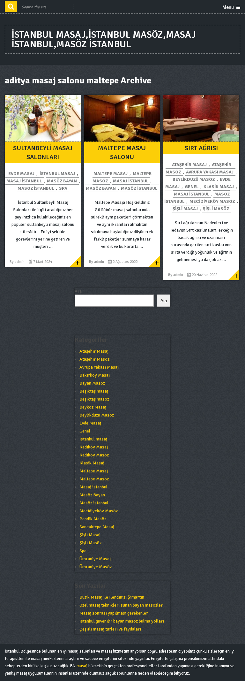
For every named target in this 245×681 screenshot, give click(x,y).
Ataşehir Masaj (189, 164)
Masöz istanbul (36, 188)
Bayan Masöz (92, 383)
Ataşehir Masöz (94, 359)
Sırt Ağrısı (201, 148)
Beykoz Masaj (92, 407)
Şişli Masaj (185, 208)
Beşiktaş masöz (94, 399)
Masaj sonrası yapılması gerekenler (113, 613)
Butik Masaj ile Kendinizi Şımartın (111, 597)
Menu (228, 7)
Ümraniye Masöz (95, 567)
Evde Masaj (21, 173)
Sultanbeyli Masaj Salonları (42, 152)
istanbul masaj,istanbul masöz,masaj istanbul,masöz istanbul (103, 39)
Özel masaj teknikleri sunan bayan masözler (121, 605)
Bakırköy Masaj (94, 375)
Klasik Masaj (219, 186)
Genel (191, 186)
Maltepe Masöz (94, 479)
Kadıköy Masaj (93, 447)
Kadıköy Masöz (94, 455)
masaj (82, 666)
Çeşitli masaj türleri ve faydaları (110, 629)
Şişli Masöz (216, 208)
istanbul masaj (57, 173)
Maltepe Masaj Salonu (122, 152)
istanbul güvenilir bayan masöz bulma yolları (121, 621)
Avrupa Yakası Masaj (210, 172)
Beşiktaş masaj (93, 391)
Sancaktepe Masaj (96, 527)
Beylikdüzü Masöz (194, 179)
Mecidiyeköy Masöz (212, 201)
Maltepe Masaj (110, 173)
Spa (63, 188)
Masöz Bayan (62, 181)
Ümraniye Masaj (95, 559)
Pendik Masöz (92, 519)
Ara (78, 291)
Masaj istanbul (24, 181)
